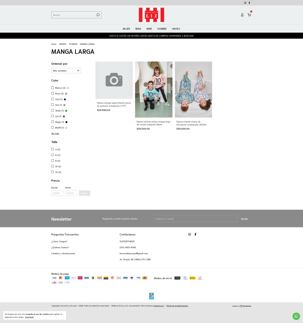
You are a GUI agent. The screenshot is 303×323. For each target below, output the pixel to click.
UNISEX (176, 28)
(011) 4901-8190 (128, 247)
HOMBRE (162, 28)
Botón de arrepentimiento (177, 305)
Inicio (53, 43)
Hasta (68, 187)
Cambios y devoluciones (63, 253)
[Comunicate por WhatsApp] (296, 316)
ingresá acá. (158, 305)
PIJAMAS (73, 43)
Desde (54, 187)
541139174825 (127, 241)
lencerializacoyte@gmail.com (134, 253)
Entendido (29, 317)
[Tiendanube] (242, 306)
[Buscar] (98, 15)
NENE (149, 28)
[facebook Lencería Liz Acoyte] (249, 2)
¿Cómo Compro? (59, 241)
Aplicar (84, 193)
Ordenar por (59, 63)
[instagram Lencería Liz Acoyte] (245, 2)
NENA (138, 28)
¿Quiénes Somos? (60, 247)
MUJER (126, 28)
